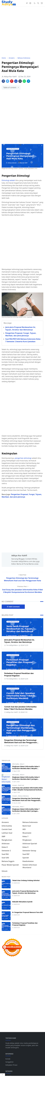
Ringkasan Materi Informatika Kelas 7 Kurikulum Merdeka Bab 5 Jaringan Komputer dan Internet (25, 811)
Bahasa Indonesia (23, 796)
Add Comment (14, 607)
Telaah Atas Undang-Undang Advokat (26, 880)
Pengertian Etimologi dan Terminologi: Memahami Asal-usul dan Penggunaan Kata (20, 742)
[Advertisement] (22, 31)
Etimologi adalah (8, 180)
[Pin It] (11, 81)
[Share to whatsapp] (24, 81)
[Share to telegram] (28, 81)
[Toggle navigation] (41, 3)
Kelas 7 (22, 806)
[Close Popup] (2, 1074)
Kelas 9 (22, 764)
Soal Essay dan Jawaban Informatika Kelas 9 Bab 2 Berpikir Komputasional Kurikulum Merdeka (27, 790)
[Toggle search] (38, 3)
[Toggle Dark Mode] (34, 3)
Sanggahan (9, 1062)
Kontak (7, 1059)
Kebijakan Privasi (11, 1065)
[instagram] (30, 3)
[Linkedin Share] (16, 81)
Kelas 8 (22, 775)
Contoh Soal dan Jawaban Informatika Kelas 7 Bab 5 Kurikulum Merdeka (20, 708)
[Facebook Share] (3, 81)
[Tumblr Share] (20, 81)
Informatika (15, 764)
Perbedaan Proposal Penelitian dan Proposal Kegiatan (19, 674)
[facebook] (27, 3)
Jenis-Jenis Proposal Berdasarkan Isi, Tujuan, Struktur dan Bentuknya (19, 641)
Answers (15, 785)
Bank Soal (21, 785)
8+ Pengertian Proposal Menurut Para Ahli (27, 912)
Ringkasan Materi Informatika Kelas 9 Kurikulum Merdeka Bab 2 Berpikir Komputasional (25, 768)
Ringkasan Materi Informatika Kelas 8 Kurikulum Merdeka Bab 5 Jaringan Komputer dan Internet (25, 779)
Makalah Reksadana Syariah (22, 902)
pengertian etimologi (23, 458)
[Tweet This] (7, 81)
